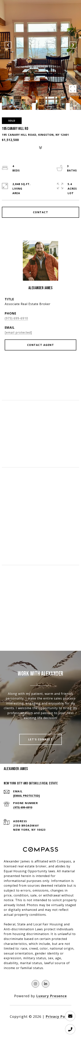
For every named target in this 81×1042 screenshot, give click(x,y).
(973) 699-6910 (16, 318)
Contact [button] (40, 212)
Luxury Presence (51, 996)
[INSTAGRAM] (35, 984)
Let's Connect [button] (40, 739)
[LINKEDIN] (45, 984)
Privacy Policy (58, 1016)
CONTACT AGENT (40, 345)
